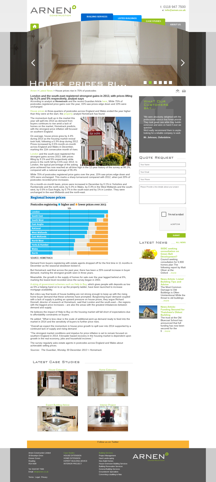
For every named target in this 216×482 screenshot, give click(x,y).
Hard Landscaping (106, 458)
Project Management (107, 456)
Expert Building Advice (58, 404)
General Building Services (109, 469)
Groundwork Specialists (108, 472)
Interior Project (108, 404)
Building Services (97, 16)
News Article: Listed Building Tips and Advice (172, 282)
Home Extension (108, 369)
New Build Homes (106, 461)
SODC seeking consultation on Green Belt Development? (170, 252)
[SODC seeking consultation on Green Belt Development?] (148, 254)
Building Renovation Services (111, 466)
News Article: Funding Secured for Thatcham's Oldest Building (172, 310)
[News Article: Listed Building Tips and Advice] (148, 284)
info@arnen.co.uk (175, 10)
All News (181, 242)
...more (172, 272)
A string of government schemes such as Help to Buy (58, 284)
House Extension (58, 369)
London (34, 153)
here (104, 101)
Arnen (33, 90)
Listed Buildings (127, 18)
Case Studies (153, 21)
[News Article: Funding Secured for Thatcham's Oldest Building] (148, 312)
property (68, 113)
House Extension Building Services (113, 464)
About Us (175, 24)
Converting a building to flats (110, 474)
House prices (37, 111)
